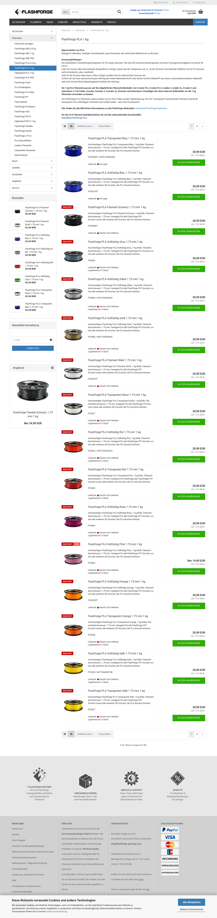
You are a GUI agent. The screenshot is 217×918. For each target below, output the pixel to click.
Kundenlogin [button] (181, 2)
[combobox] (85, 126)
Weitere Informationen (191, 909)
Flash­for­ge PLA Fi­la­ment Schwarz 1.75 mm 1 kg (117, 207)
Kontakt (15, 834)
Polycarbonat (21, 102)
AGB (14, 880)
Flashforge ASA (22, 111)
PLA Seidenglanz (23, 87)
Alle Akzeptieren (192, 902)
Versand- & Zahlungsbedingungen (28, 846)
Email (140, 879)
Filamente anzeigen (24, 43)
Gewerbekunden (20, 869)
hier (148, 889)
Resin (50, 22)
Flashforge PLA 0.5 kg (25, 63)
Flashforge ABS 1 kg (24, 53)
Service (111, 22)
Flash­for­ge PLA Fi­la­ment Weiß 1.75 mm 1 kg (115, 360)
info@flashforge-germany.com (126, 844)
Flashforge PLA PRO (24, 77)
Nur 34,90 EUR (33, 423)
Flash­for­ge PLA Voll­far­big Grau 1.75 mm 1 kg (115, 241)
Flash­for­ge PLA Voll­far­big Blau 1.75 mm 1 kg (115, 172)
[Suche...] (119, 12)
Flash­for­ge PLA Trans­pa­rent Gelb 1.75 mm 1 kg (116, 690)
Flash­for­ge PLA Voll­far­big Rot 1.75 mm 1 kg (114, 432)
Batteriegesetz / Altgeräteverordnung (29, 863)
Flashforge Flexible (24, 126)
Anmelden (33, 348)
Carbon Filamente (23, 145)
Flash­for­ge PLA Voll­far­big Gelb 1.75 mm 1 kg (115, 653)
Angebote (96, 22)
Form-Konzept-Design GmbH (76, 834)
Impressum (17, 828)
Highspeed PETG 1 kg (25, 121)
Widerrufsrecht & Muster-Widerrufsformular (33, 851)
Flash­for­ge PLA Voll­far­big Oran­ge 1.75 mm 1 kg (116, 581)
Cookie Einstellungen (22, 891)
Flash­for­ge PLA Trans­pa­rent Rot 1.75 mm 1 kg (115, 469)
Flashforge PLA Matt (24, 92)
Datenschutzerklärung (56, 911)
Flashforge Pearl (22, 82)
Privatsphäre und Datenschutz (26, 886)
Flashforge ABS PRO (24, 58)
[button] (161, 2)
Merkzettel (200, 2)
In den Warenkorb (189, 162)
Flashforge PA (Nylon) (25, 106)
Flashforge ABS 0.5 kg (25, 48)
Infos (166, 10)
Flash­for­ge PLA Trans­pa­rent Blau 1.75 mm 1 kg (116, 138)
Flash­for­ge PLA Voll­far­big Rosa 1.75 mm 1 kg (115, 507)
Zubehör (63, 22)
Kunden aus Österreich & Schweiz (28, 874)
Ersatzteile (79, 22)
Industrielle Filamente (25, 150)
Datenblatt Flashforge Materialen (151, 108)
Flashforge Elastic (23, 131)
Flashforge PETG (23, 116)
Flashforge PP (21, 97)
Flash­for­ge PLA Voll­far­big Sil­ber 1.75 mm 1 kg (115, 279)
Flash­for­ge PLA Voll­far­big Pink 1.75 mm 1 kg (115, 544)
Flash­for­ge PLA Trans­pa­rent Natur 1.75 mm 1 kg (117, 394)
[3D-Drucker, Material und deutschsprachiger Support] (34, 12)
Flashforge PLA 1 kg (24, 68)
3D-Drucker (18, 22)
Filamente (36, 22)
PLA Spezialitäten (23, 140)
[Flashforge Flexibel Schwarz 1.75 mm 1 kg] (33, 390)
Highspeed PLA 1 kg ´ (25, 73)
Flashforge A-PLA (23, 136)
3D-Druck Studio (91, 849)
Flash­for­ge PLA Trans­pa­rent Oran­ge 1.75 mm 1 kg (118, 616)
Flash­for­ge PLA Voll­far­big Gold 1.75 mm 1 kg (115, 318)
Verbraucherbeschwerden (24, 857)
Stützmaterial (21, 155)
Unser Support (18, 840)
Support (200, 22)
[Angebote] (52, 368)
